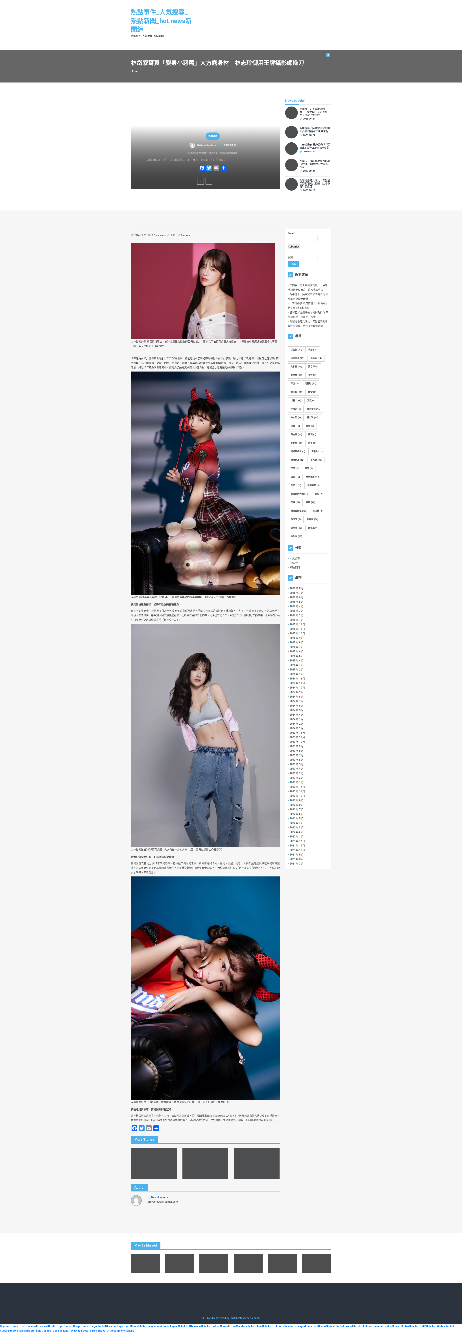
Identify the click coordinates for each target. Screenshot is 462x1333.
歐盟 (310, 426)
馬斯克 (296, 536)
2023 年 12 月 (297, 732)
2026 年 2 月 (297, 615)
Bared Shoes (97, 1330)
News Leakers (200, 145)
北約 (312, 375)
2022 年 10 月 (297, 795)
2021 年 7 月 (297, 863)
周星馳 (310, 383)
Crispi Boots (80, 1326)
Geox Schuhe (60, 1330)
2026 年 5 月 (297, 601)
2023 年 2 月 (297, 777)
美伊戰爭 (312, 477)
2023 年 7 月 (297, 755)
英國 (310, 502)
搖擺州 (296, 409)
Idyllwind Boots (79, 1330)
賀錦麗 (312, 519)
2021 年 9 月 (297, 854)
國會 (312, 392)
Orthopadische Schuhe (120, 1330)
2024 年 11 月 (297, 683)
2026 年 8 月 (297, 588)
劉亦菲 (313, 366)
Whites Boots (445, 1326)
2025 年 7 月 (297, 647)
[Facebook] (194, 168)
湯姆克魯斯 (298, 451)
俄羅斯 (316, 358)
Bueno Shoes (326, 1326)
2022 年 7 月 (297, 809)
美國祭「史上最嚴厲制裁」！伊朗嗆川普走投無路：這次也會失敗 (313, 111)
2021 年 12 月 (297, 841)
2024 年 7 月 (297, 701)
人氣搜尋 (295, 558)
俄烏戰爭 (297, 358)
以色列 (296, 349)
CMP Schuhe (427, 1326)
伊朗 (312, 349)
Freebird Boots (46, 1326)
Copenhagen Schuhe (174, 1326)
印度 (294, 383)
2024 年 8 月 (297, 696)
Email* (291, 233)
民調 (312, 434)
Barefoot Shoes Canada (367, 1326)
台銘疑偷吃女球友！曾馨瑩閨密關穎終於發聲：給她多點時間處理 (315, 183)
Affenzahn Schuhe (199, 1326)
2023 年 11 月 (297, 737)
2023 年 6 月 (297, 759)
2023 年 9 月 (297, 746)
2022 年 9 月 (297, 800)
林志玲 (312, 417)
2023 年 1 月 (297, 782)
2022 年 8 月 (297, 805)
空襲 (309, 468)
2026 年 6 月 (297, 597)
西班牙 (296, 519)
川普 (296, 400)
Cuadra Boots (8, 1330)
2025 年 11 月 (297, 629)
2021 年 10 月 (297, 850)
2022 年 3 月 (297, 827)
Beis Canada (43, 1330)
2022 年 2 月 (297, 832)
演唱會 (316, 451)
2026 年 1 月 (297, 619)
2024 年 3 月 (297, 719)
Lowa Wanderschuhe (241, 1326)
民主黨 (296, 434)
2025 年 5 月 (297, 656)
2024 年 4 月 (297, 714)
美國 (296, 485)
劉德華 (296, 375)
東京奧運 (313, 409)
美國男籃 (313, 485)
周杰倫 (296, 392)
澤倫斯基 (297, 460)
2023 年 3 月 (297, 773)
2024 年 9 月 (297, 692)
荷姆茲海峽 (298, 511)
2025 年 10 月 (297, 633)
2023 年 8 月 (297, 750)
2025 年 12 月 (297, 624)
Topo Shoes (64, 1326)
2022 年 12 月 (297, 786)
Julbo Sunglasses (150, 1326)
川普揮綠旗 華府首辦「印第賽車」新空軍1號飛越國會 (205, 153)
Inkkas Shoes (220, 1326)
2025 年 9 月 (297, 638)
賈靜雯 (296, 528)
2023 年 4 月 (297, 768)
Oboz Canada (28, 1326)
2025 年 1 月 (297, 674)
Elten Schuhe (263, 1326)
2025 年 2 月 (297, 669)
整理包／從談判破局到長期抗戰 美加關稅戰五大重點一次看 (315, 164)
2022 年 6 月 (297, 814)
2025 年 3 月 (297, 665)
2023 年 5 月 (297, 764)
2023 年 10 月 (297, 741)
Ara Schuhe (411, 1326)
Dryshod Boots (9, 1326)
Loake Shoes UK (393, 1326)
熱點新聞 (295, 567)
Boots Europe (343, 1326)
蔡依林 (317, 511)
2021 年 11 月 (297, 845)
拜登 (311, 400)
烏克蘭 (316, 460)
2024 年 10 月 (297, 687)
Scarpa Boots (26, 1330)
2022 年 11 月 (297, 791)
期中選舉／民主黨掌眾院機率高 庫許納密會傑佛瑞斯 (315, 130)
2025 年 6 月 (297, 651)
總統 (295, 477)
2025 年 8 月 (297, 642)
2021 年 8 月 (297, 859)
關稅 (312, 528)
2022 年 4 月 (297, 823)
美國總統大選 (299, 494)
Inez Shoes (131, 1326)
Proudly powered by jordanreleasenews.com (233, 1318)
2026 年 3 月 (297, 610)
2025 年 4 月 (297, 660)
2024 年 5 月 (297, 710)
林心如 (296, 417)
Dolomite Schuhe (283, 1326)
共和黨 (296, 366)
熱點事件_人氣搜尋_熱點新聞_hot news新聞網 (161, 21)
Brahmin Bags (114, 1326)
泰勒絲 (296, 443)
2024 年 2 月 (297, 723)
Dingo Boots (97, 1326)
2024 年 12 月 (297, 678)
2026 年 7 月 (297, 592)
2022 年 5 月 (297, 818)
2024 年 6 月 (297, 705)
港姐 (312, 443)
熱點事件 (205, 136)
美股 (318, 494)
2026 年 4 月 (297, 606)
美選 (295, 502)
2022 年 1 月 (297, 836)
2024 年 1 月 (297, 728)
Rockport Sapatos (306, 1326)
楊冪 (295, 426)
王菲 (294, 468)
